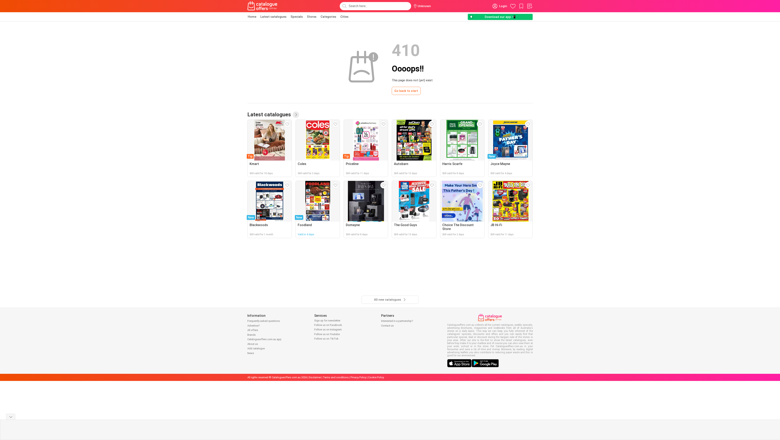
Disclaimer (315, 377)
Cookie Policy (376, 377)
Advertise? (253, 325)
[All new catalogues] (296, 114)
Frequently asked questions (263, 320)
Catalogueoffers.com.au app (264, 339)
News (250, 353)
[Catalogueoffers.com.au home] (262, 6)
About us (252, 343)
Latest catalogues (273, 17)
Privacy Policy (358, 377)
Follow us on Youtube (327, 334)
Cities (344, 17)
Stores (311, 17)
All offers (252, 330)
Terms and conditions (336, 377)
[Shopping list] (529, 6)
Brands (251, 334)
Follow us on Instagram (328, 329)
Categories (328, 17)
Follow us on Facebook (328, 325)
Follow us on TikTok (326, 338)
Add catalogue (256, 348)
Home (252, 17)
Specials (297, 17)
